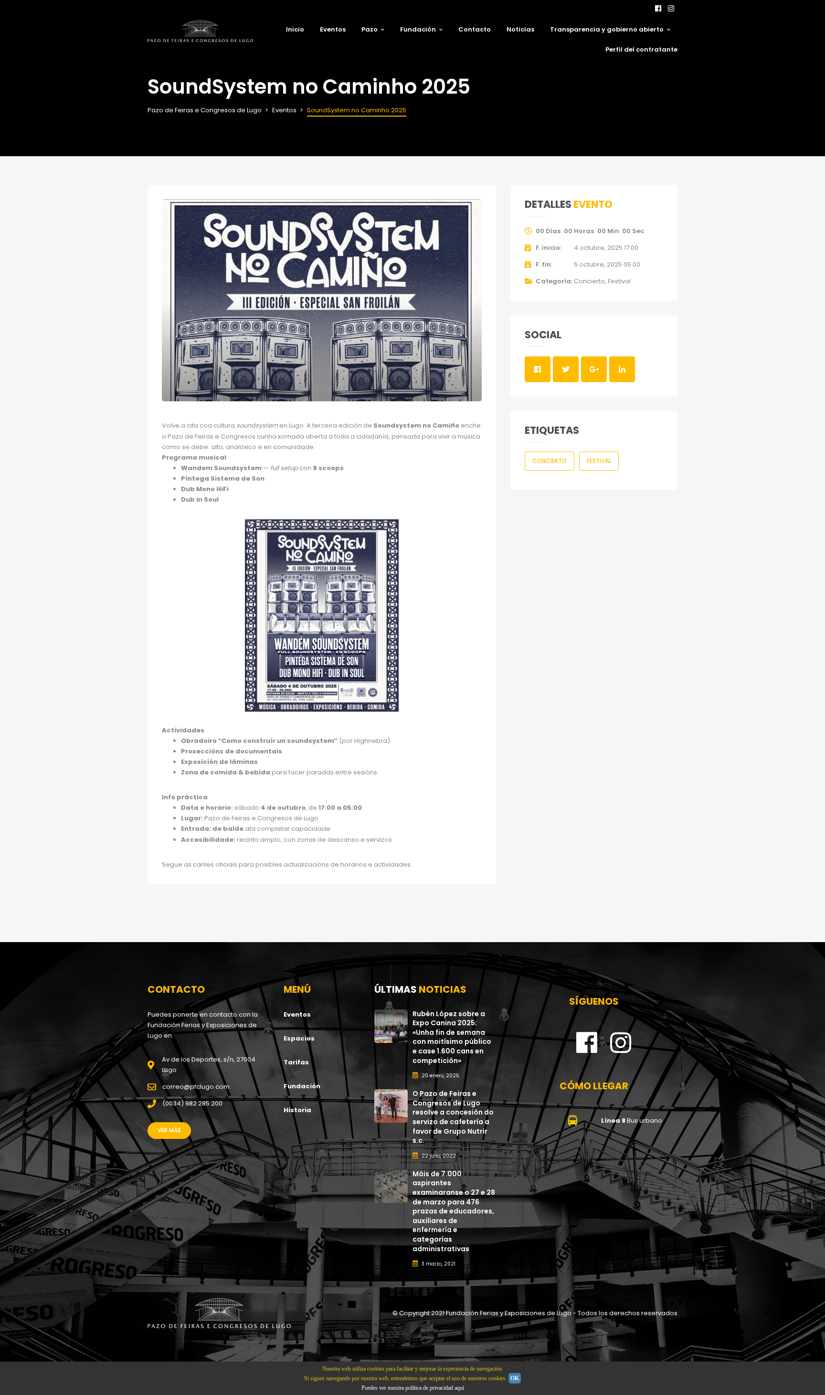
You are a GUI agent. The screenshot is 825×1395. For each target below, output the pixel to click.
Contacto (474, 29)
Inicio (295, 29)
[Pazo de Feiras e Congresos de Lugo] (219, 1313)
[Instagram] (671, 8)
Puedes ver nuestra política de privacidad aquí (412, 1387)
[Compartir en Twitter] (566, 369)
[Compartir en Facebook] (537, 369)
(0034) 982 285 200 (192, 1103)
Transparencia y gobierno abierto (607, 29)
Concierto (589, 281)
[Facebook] (658, 8)
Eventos (333, 29)
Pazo (369, 29)
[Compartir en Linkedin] (622, 369)
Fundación (418, 29)
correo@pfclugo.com (196, 1086)
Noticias (520, 29)
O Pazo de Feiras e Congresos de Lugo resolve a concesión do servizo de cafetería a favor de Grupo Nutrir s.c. (453, 1117)
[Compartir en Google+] (594, 369)
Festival (619, 281)
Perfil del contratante (641, 49)
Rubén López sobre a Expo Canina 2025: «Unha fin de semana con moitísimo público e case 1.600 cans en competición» (451, 1037)
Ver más (169, 1130)
